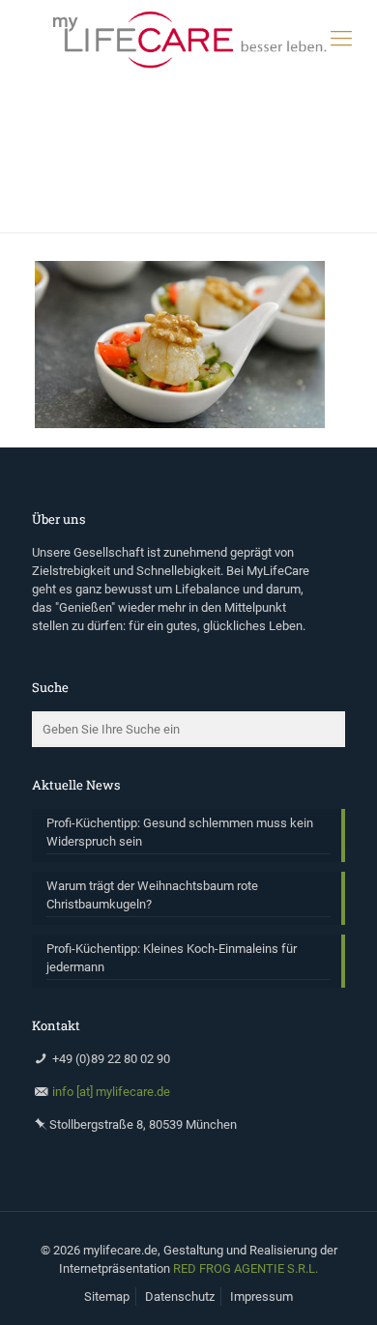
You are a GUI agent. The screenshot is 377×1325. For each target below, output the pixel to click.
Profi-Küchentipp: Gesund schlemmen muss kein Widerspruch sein (179, 832)
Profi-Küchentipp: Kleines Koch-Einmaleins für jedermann (171, 957)
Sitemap (107, 1296)
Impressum (261, 1296)
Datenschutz (180, 1296)
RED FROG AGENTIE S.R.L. (245, 1268)
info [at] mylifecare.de (111, 1091)
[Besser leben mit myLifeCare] (188, 39)
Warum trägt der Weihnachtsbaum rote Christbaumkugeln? (152, 895)
